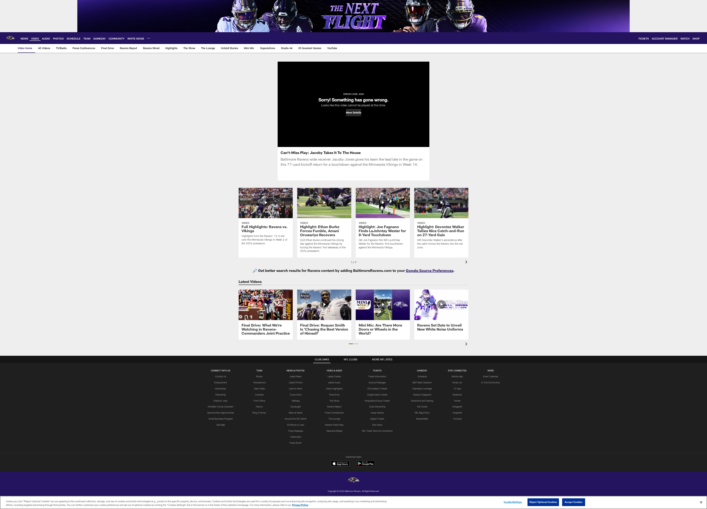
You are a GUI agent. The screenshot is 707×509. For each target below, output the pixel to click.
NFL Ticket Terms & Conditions (377, 431)
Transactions (259, 382)
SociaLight (295, 406)
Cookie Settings (513, 502)
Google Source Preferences (429, 270)
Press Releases (295, 431)
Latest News (296, 376)
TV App (457, 388)
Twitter (457, 400)
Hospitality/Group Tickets (377, 400)
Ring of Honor (259, 412)
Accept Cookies (574, 502)
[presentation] (466, 262)
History (259, 406)
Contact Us (220, 376)
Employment (220, 382)
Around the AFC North (296, 418)
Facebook (457, 394)
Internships (220, 388)
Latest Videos (334, 376)
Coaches (259, 394)
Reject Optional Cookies (543, 502)
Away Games (377, 412)
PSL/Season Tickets (377, 388)
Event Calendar (490, 376)
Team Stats (259, 388)
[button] (353, 112)
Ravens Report (334, 406)
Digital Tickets (377, 418)
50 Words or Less (295, 424)
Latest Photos (296, 382)
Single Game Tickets (377, 394)
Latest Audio (334, 382)
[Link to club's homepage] (10, 38)
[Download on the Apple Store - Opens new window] (340, 464)
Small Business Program (220, 418)
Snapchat (457, 412)
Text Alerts (377, 424)
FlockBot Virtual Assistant (220, 406)
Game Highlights (334, 388)
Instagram (457, 406)
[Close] (701, 502)
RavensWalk (422, 418)
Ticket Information (377, 376)
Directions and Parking (422, 400)
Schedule (422, 376)
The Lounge (334, 418)
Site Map (220, 424)
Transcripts (295, 436)
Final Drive (334, 394)
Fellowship (220, 394)
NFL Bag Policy (422, 412)
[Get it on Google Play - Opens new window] (365, 465)
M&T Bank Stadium (422, 382)
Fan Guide (422, 406)
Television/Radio (334, 431)
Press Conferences (334, 412)
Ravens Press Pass (334, 424)
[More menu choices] (148, 38)
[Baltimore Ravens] (353, 480)
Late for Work (295, 388)
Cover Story (296, 394)
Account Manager (377, 382)
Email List (457, 382)
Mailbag (296, 400)
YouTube (457, 418)
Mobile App (457, 376)
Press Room (296, 442)
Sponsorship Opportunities (220, 412)
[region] (353, 502)
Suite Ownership (377, 406)
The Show (334, 400)
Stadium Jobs (221, 400)
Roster (259, 376)
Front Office (259, 400)
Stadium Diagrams (422, 394)
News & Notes (296, 412)
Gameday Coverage (422, 388)
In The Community (490, 382)
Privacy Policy (300, 504)
